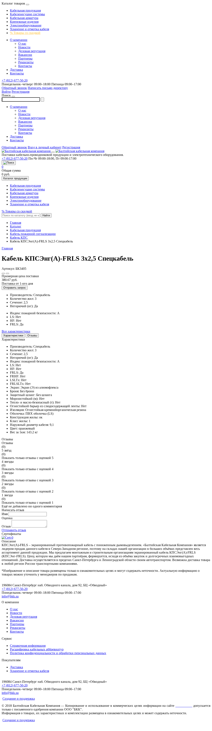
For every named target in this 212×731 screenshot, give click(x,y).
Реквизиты (26, 62)
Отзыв (6, 526)
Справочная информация (28, 645)
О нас (22, 43)
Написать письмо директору (48, 88)
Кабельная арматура (24, 18)
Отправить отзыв (14, 530)
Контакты (25, 66)
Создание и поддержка (18, 698)
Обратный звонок (14, 88)
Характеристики (13, 335)
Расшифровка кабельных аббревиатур (37, 649)
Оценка (7, 518)
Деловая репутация (31, 51)
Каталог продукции (15, 178)
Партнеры (25, 58)
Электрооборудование (25, 25)
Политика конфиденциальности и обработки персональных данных (58, 653)
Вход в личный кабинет (44, 147)
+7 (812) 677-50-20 (15, 80)
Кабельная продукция (25, 10)
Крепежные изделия (24, 21)
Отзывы (32, 335)
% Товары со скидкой (25, 33)
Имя (5, 514)
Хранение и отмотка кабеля (29, 29)
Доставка (16, 69)
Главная (7, 248)
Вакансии (25, 55)
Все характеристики (16, 331)
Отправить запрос (14, 287)
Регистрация (20, 91)
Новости (24, 47)
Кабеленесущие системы (27, 14)
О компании (18, 40)
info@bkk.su (10, 596)
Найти (46, 215)
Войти (6, 91)
